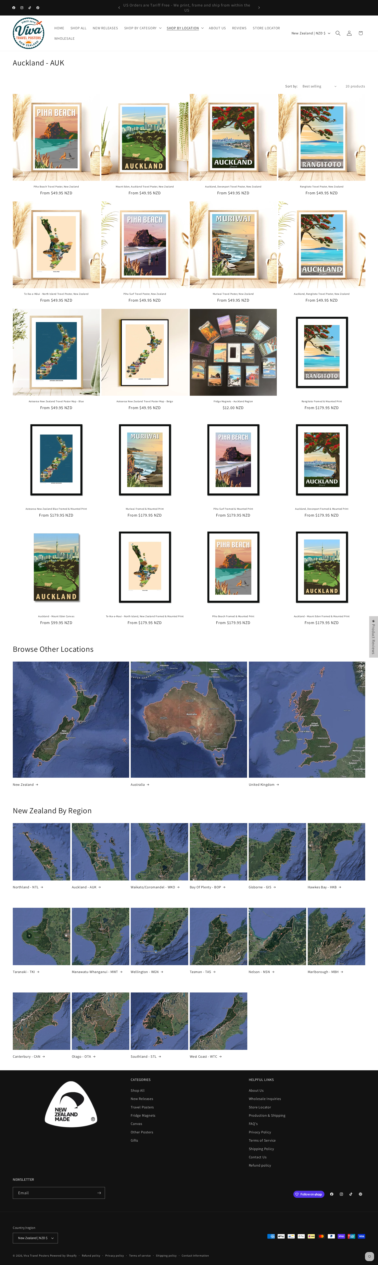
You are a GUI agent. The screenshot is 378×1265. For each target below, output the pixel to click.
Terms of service (140, 1255)
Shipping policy (166, 1255)
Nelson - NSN (259, 971)
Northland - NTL (26, 887)
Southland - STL (144, 1056)
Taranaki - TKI (24, 971)
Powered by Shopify (63, 1255)
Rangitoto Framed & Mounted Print (322, 401)
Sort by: (291, 86)
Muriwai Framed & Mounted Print (145, 508)
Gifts (134, 1140)
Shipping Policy (261, 1148)
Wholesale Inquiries (265, 1098)
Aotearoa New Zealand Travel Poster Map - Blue (56, 401)
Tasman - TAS (200, 971)
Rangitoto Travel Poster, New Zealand (322, 186)
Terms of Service (262, 1140)
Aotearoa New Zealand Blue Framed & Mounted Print (56, 508)
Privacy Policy (260, 1132)
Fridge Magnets (143, 1115)
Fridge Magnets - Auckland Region (233, 401)
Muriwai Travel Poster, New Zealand (233, 294)
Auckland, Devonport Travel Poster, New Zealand (233, 186)
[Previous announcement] (119, 7)
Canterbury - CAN (27, 1056)
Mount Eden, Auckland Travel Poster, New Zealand (145, 186)
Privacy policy (114, 1255)
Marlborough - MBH (323, 971)
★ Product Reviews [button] (373, 637)
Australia (138, 784)
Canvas (136, 1123)
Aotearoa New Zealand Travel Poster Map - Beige (145, 401)
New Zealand (23, 784)
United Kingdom (262, 784)
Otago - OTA (81, 1056)
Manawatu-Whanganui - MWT (95, 971)
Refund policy (260, 1165)
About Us (256, 1090)
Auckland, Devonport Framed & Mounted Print (321, 508)
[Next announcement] (259, 7)
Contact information (195, 1255)
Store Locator (260, 1107)
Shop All (138, 1090)
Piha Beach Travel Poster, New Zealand (56, 186)
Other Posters (142, 1132)
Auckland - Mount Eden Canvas (56, 616)
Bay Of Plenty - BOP (205, 887)
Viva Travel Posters (36, 1255)
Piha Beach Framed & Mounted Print (233, 616)
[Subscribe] (99, 1193)
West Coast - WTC (203, 1056)
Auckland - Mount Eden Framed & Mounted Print (322, 616)
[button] (142, 28)
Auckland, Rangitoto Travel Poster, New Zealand (322, 294)
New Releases (142, 1098)
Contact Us (258, 1157)
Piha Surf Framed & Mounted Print (233, 508)
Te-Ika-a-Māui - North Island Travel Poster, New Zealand (56, 294)
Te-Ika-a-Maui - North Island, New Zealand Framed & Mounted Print (145, 616)
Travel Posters (142, 1107)
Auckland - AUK (84, 887)
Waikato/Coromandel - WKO (153, 887)
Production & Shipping (267, 1115)
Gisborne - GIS (260, 887)
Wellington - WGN (145, 971)
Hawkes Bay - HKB (322, 887)
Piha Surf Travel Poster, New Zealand (144, 294)
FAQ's (253, 1123)
